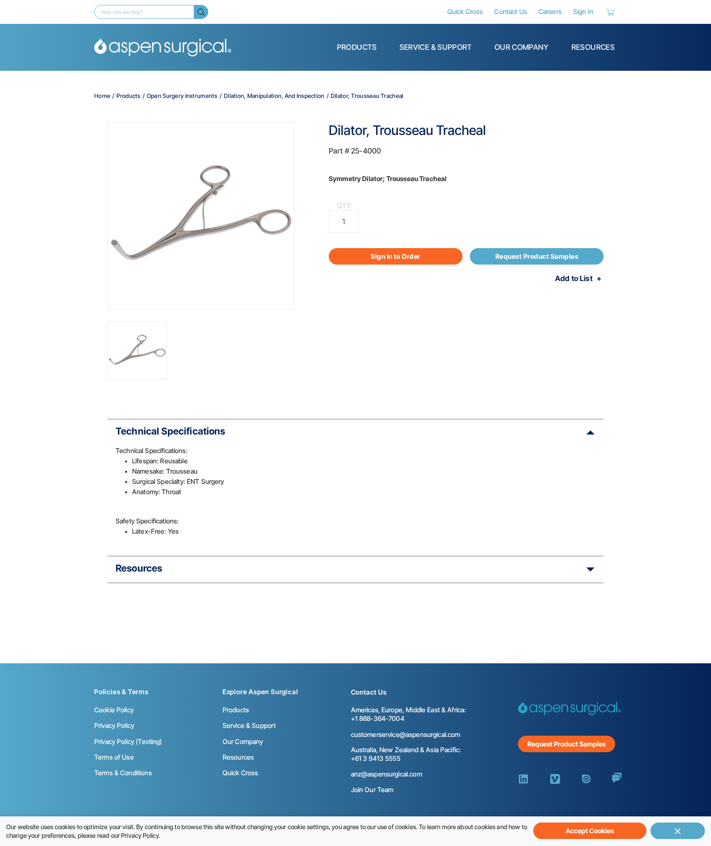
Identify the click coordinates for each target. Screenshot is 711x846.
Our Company (522, 47)
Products (357, 47)
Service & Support (436, 47)
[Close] (678, 831)
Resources (593, 47)
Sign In (583, 11)
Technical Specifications (170, 431)
